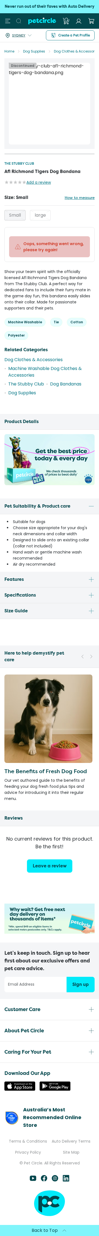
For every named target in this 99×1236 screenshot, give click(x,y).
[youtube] (33, 1180)
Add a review (38, 182)
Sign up (80, 984)
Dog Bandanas (65, 384)
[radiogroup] (49, 215)
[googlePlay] (55, 1089)
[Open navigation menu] (7, 21)
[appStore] (19, 1089)
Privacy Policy (28, 1152)
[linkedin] (66, 1180)
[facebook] (44, 1180)
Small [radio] (15, 215)
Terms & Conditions (28, 1141)
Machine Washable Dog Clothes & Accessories (45, 371)
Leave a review (50, 866)
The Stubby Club (19, 163)
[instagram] (55, 1180)
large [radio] (40, 215)
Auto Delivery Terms (71, 1141)
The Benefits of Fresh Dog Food (45, 771)
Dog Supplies (34, 51)
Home (9, 51)
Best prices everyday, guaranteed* (49, 6)
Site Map (71, 1152)
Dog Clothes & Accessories (76, 51)
